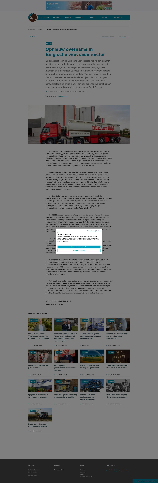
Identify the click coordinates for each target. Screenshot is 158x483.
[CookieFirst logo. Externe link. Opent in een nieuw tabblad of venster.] (58, 232)
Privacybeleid (91, 231)
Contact (98, 231)
